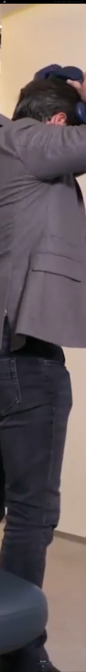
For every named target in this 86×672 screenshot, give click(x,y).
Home (55, 1)
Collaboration (69, 1)
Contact (78, 1)
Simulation (63, 1)
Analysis (74, 1)
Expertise (59, 1)
